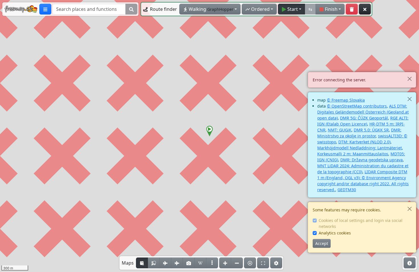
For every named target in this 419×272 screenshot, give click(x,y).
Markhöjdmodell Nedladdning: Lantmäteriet (359, 148)
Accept (321, 243)
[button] (209, 131)
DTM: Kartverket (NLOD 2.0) (364, 142)
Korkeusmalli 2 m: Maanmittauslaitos (352, 153)
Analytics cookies (335, 233)
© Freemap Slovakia (346, 100)
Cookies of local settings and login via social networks (360, 223)
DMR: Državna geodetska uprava (371, 159)
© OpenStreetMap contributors (357, 106)
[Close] (409, 79)
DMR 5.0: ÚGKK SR (371, 130)
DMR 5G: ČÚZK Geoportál (364, 118)
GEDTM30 (346, 189)
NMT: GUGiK (339, 130)
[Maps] (212, 262)
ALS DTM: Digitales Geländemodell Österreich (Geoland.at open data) (363, 112)
